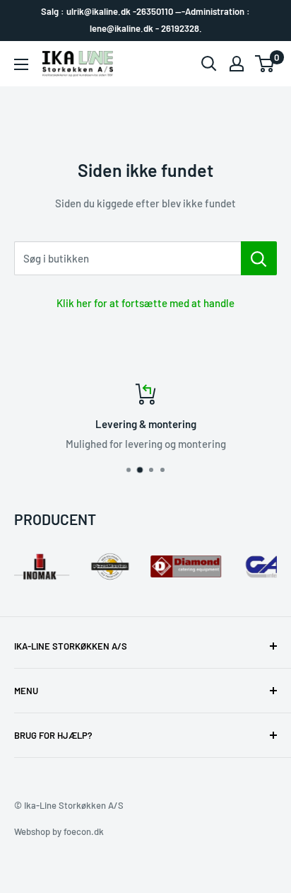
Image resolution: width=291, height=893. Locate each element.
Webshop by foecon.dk (59, 831)
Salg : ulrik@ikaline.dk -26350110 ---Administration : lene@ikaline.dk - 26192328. (145, 20)
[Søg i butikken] (259, 258)
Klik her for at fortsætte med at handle (145, 302)
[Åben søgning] (209, 63)
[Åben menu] (21, 64)
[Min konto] (237, 63)
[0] (265, 63)
